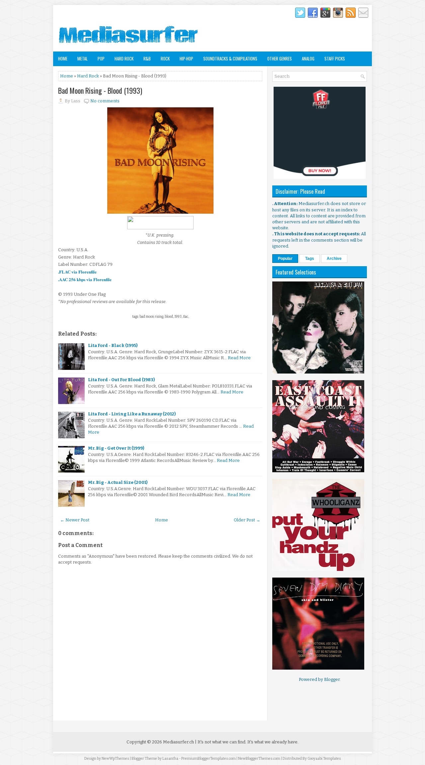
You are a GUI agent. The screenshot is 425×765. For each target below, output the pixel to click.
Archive (334, 258)
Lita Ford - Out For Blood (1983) (121, 379)
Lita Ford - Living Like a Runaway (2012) (132, 413)
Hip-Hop (186, 58)
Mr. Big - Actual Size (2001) (117, 482)
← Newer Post (74, 519)
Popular (285, 258)
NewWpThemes (115, 758)
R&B (147, 58)
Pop (101, 58)
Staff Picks (334, 58)
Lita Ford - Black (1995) (112, 345)
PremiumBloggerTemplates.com (208, 758)
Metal (82, 58)
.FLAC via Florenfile (77, 272)
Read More (239, 357)
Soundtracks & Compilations (230, 58)
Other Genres (279, 58)
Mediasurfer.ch (178, 741)
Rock (165, 58)
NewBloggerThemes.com (259, 758)
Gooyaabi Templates (324, 758)
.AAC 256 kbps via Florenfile (85, 279)
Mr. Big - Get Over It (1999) (116, 448)
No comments (105, 100)
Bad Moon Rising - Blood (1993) (100, 90)
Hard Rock (124, 58)
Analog (308, 58)
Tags (309, 258)
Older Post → (247, 519)
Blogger (332, 679)
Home (62, 58)
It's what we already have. (272, 741)
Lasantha (170, 758)
